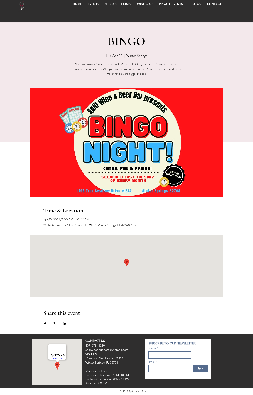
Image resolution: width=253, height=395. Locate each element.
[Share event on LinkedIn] (64, 323)
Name (152, 348)
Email (151, 361)
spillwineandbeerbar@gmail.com (106, 350)
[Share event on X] (55, 323)
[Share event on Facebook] (45, 323)
